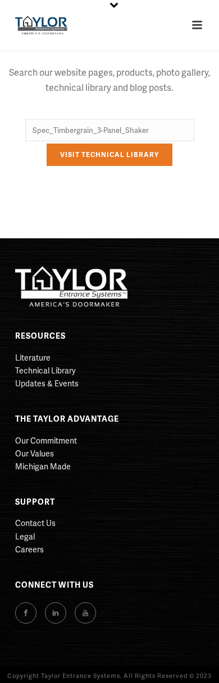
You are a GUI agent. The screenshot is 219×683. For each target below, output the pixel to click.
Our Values (34, 453)
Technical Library (45, 370)
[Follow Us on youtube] (85, 613)
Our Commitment (46, 440)
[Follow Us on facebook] (25, 613)
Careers (29, 549)
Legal (25, 536)
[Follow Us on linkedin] (55, 613)
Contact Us (35, 523)
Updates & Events (47, 383)
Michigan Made (43, 466)
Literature (33, 357)
